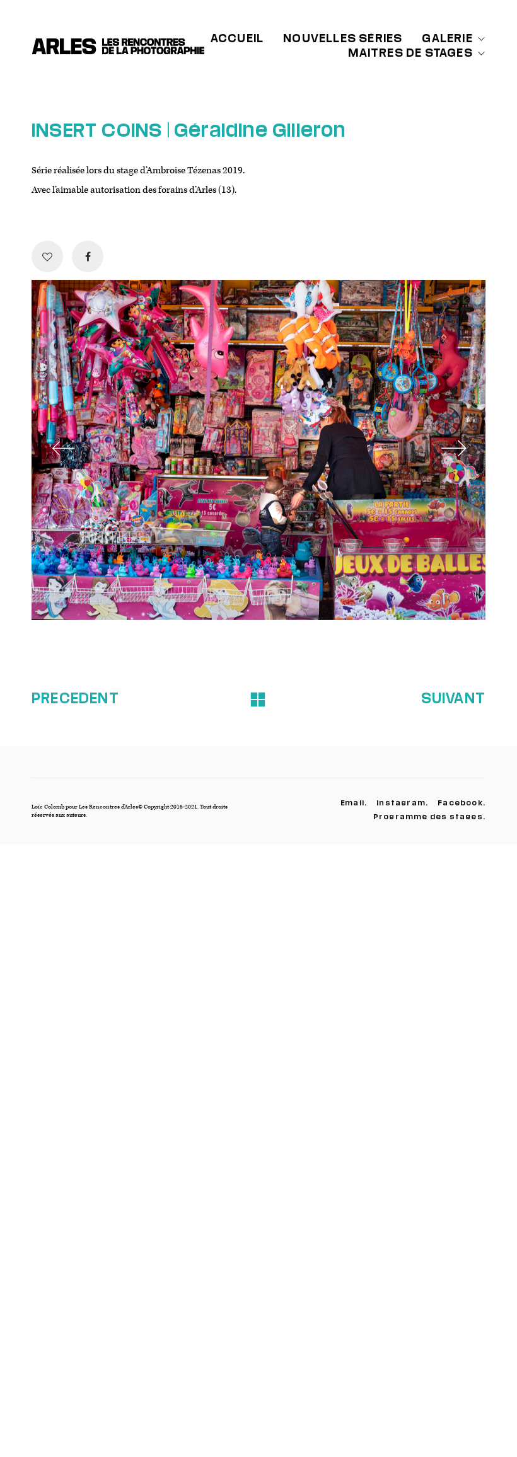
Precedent (75, 698)
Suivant (453, 698)
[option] (258, 450)
